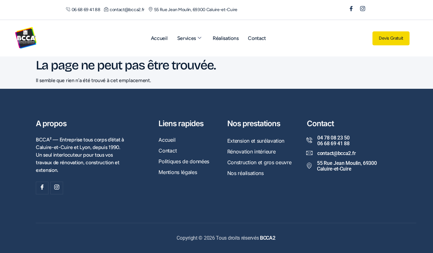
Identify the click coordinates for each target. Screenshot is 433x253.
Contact (257, 38)
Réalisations (225, 38)
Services (186, 38)
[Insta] (56, 188)
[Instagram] (360, 10)
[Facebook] (349, 10)
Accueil (159, 38)
